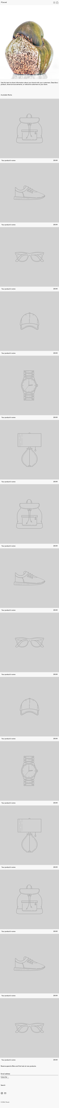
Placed (7, 1102)
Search (3, 1085)
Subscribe (4, 1077)
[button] (57, 2)
